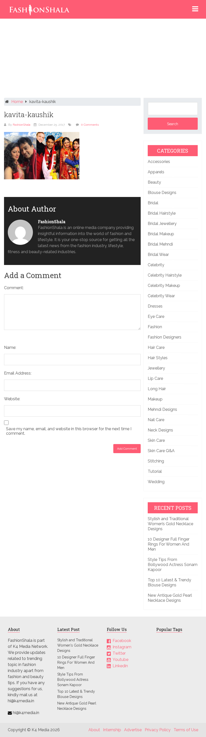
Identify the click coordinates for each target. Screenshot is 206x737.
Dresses (155, 306)
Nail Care (156, 419)
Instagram (122, 647)
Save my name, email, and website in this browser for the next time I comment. (68, 431)
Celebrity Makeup (164, 285)
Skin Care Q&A (161, 450)
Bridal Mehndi (160, 244)
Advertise (133, 729)
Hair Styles (158, 357)
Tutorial (155, 471)
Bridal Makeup (161, 233)
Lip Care (155, 378)
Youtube (120, 659)
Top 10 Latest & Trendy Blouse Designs (169, 582)
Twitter (119, 653)
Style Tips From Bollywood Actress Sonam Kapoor (172, 564)
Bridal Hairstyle (162, 213)
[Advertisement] (103, 59)
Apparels (156, 172)
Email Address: (17, 373)
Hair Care (156, 347)
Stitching (156, 461)
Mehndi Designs (162, 409)
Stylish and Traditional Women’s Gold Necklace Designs (170, 523)
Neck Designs (160, 430)
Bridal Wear (158, 254)
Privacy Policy (158, 729)
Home (17, 101)
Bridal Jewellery (162, 223)
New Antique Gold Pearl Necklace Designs (170, 598)
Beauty (154, 182)
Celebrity (156, 264)
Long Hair (157, 388)
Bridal (153, 202)
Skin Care (156, 440)
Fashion (155, 326)
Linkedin (120, 665)
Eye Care (156, 316)
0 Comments (90, 124)
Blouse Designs (162, 192)
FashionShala (21, 124)
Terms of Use (186, 729)
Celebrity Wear (161, 295)
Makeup (155, 399)
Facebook (122, 640)
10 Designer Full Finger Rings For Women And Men (168, 544)
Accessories (159, 161)
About (94, 729)
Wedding (156, 481)
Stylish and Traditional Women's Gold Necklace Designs (77, 645)
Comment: (14, 287)
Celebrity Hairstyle (165, 275)
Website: (12, 398)
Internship (112, 729)
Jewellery (156, 368)
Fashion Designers (164, 337)
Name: (10, 347)
